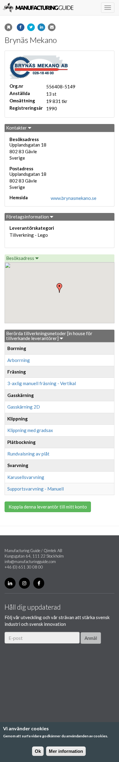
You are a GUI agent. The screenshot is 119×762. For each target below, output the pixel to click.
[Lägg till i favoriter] (8, 27)
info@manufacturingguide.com (30, 561)
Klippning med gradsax (30, 430)
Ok (38, 751)
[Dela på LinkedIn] (41, 27)
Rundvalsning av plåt (28, 453)
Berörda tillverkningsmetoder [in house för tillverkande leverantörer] (49, 336)
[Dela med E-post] (52, 27)
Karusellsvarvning (25, 477)
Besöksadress (20, 258)
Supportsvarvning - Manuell (35, 488)
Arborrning (18, 360)
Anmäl (91, 638)
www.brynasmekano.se (73, 198)
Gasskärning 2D (23, 406)
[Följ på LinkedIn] (10, 583)
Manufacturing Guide (38, 7)
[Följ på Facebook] (38, 583)
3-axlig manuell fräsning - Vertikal (41, 383)
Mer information (66, 751)
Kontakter (17, 127)
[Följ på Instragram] (24, 583)
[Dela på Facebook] (20, 27)
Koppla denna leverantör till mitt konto (48, 506)
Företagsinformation (28, 216)
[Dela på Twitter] (31, 27)
